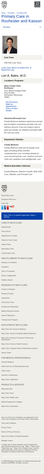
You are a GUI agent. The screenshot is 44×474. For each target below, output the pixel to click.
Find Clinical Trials (7, 302)
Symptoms (5, 267)
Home (3, 13)
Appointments (6, 227)
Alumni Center (6, 353)
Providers (11, 13)
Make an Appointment (11, 105)
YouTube (12, 207)
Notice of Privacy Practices (10, 432)
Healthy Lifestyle (7, 280)
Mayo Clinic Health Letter (10, 397)
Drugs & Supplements (8, 275)
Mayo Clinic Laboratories (9, 379)
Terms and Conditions (8, 423)
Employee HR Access (8, 199)
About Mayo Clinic (7, 195)
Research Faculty (7, 293)
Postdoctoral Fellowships (9, 307)
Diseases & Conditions (9, 262)
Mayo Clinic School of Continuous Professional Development (17, 338)
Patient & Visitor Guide (9, 240)
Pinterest (8, 207)
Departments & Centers (9, 236)
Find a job (4, 203)
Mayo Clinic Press (7, 393)
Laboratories (5, 298)
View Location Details (12, 109)
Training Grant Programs (9, 320)
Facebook (5, 207)
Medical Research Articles (10, 311)
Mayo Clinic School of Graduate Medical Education (18, 333)
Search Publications (8, 315)
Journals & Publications (9, 375)
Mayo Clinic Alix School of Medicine (13, 329)
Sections (6, 27)
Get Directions (12, 102)
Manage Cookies (7, 440)
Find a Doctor (6, 231)
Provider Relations (7, 362)
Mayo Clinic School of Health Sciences (14, 344)
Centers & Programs (8, 289)
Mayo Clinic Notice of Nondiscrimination (15, 436)
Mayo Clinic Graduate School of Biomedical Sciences (19, 348)
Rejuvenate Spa (6, 389)
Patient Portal (6, 244)
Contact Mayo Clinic (8, 253)
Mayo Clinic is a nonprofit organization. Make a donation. (20, 216)
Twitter (2, 207)
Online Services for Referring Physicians (15, 366)
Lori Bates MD (22, 13)
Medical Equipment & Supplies (11, 402)
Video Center (5, 371)
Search (37, 6)
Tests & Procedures (8, 271)
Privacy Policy (6, 427)
